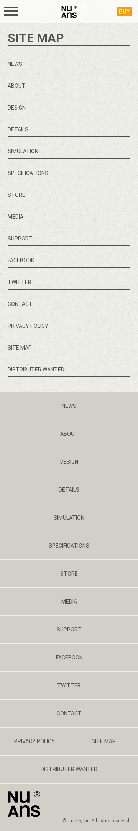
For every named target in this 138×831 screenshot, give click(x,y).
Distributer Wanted (36, 369)
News (15, 64)
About (17, 86)
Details (18, 129)
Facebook (21, 260)
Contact (20, 304)
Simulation (23, 151)
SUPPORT (20, 239)
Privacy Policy (28, 326)
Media (15, 217)
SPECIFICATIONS (28, 173)
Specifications (69, 546)
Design (17, 108)
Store (16, 195)
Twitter (19, 282)
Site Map (20, 348)
